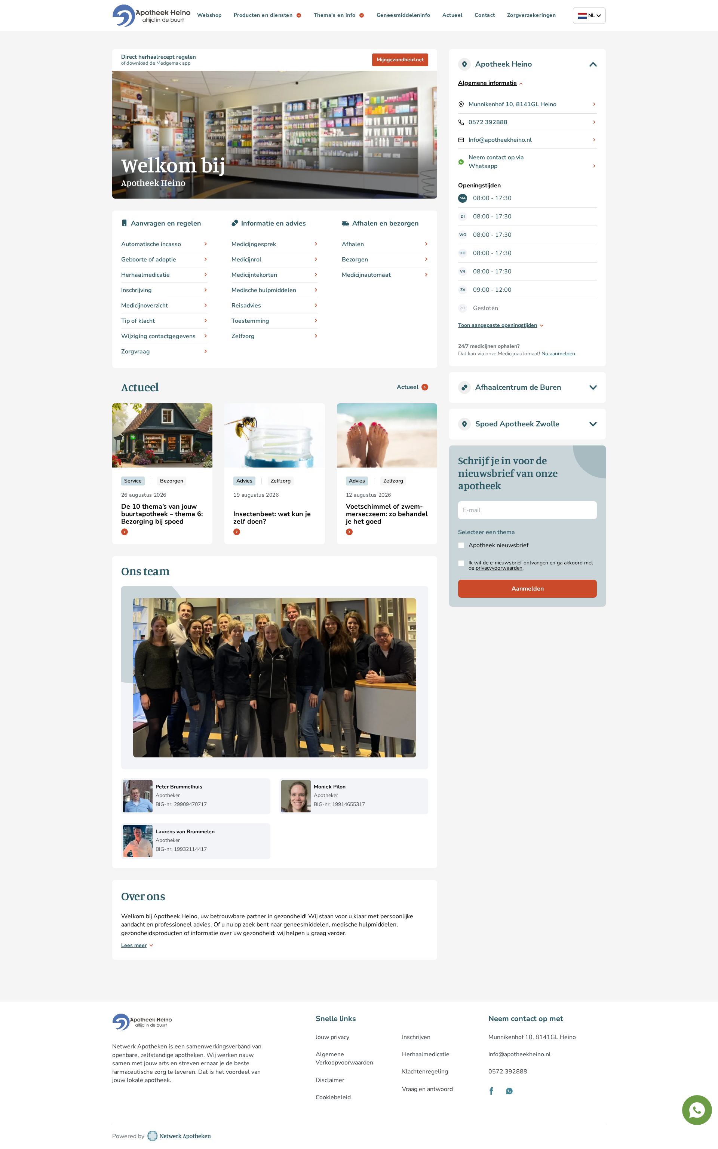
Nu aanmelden (558, 353)
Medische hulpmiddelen (263, 290)
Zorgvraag (135, 351)
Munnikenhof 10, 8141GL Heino (512, 104)
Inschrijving (136, 290)
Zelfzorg (243, 336)
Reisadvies (246, 305)
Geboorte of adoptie (148, 259)
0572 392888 (488, 122)
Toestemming (250, 321)
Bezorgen (355, 259)
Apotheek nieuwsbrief (498, 545)
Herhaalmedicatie (145, 275)
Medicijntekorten (254, 275)
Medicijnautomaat (366, 275)
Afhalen (353, 244)
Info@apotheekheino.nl (500, 140)
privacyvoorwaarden (499, 568)
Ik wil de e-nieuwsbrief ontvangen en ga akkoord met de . (531, 565)
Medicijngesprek (253, 244)
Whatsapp (483, 166)
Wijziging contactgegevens (158, 336)
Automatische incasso (151, 244)
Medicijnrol (246, 259)
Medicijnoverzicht (144, 305)
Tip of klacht (138, 321)
